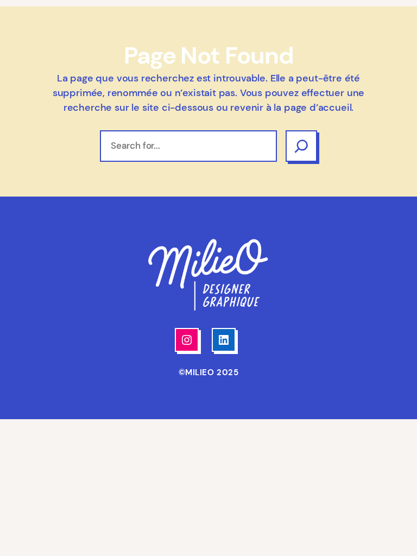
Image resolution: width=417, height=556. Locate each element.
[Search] (301, 146)
